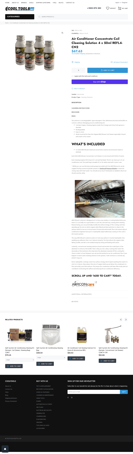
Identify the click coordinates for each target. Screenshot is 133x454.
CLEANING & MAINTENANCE (45, 395)
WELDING (39, 422)
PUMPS (38, 401)
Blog (6, 395)
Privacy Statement (11, 401)
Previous (121, 320)
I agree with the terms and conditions (85, 76)
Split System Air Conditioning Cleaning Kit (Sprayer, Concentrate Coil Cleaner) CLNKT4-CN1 (113, 350)
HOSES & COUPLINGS (42, 392)
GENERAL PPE (40, 413)
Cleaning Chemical (86, 97)
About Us (8, 386)
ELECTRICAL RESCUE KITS (44, 410)
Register (124, 2)
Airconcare (80, 94)
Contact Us (8, 389)
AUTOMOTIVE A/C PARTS (44, 404)
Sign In (117, 2)
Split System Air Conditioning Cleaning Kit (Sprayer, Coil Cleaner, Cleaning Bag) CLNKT (19, 350)
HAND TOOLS (40, 398)
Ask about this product (121, 62)
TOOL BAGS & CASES (42, 425)
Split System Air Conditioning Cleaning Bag (49, 349)
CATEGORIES (13, 17)
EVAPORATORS (41, 419)
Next (126, 320)
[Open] (5, 448)
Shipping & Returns (11, 398)
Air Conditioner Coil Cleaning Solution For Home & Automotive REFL (82, 349)
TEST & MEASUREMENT (43, 386)
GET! (124, 392)
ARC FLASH (39, 407)
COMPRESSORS (41, 416)
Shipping (82, 54)
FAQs (6, 392)
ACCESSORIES (40, 428)
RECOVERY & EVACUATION (44, 389)
